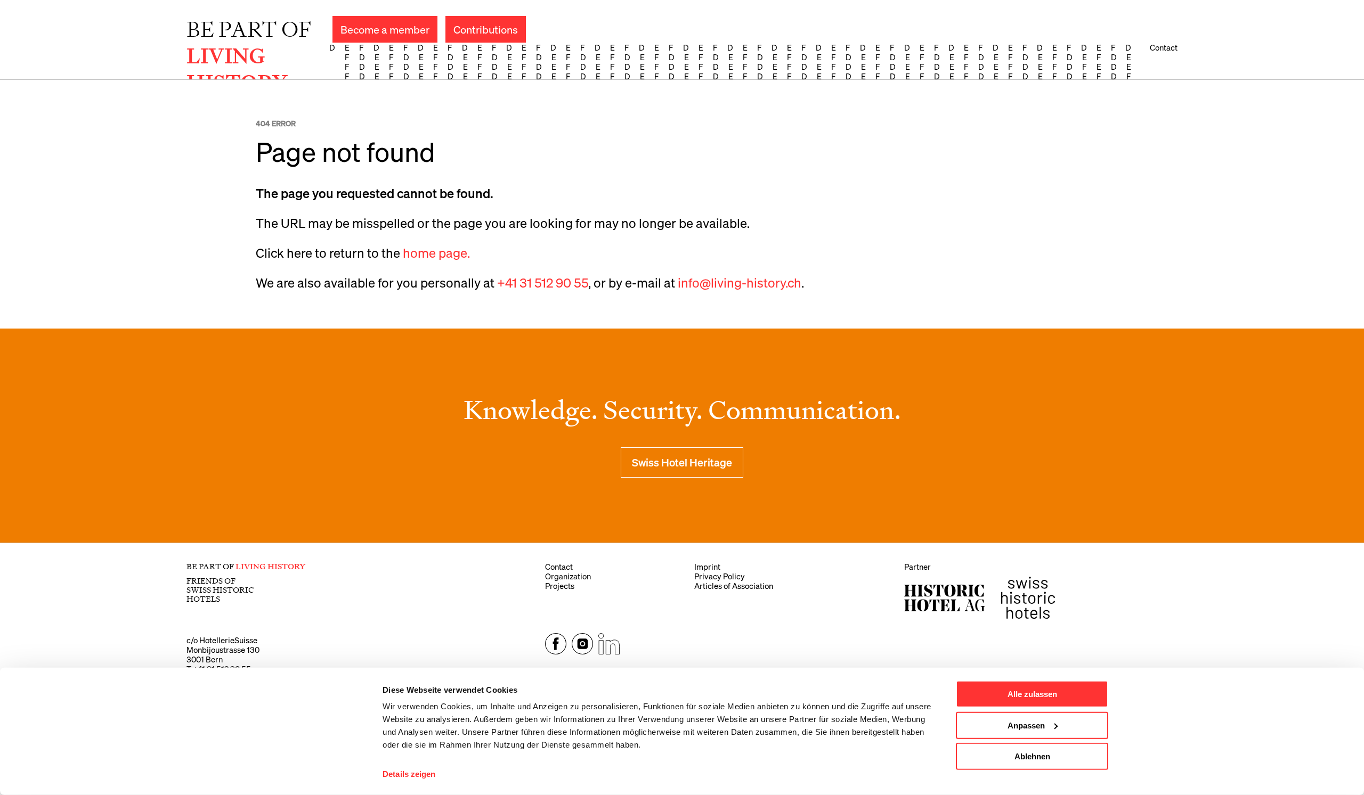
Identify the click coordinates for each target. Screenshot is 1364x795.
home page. (436, 252)
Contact (1164, 47)
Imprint (707, 566)
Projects (559, 585)
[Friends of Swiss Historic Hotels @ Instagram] (582, 651)
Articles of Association (733, 586)
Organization (568, 576)
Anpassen (1026, 725)
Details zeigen (409, 773)
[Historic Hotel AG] (944, 598)
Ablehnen (1032, 756)
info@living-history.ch (739, 282)
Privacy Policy (719, 576)
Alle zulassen (1032, 694)
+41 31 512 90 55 (542, 282)
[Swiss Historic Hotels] (1028, 598)
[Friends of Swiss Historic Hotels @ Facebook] (555, 651)
